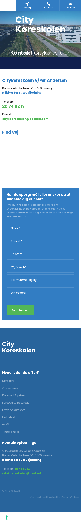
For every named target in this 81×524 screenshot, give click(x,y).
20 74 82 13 (13, 106)
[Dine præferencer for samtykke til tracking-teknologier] (6, 517)
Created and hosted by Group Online (54, 497)
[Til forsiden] (40, 24)
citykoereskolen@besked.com (25, 119)
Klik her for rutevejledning (22, 93)
